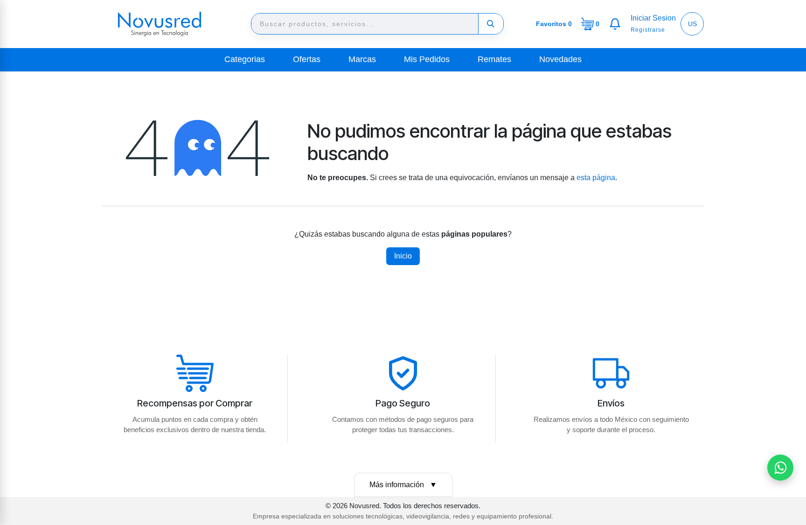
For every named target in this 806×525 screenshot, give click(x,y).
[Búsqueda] (490, 24)
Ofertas (306, 59)
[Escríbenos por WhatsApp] (780, 468)
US (692, 24)
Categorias (244, 59)
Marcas (362, 59)
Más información (403, 485)
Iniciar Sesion (653, 18)
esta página (596, 178)
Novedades (560, 59)
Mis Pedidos (427, 59)
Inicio (403, 256)
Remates (494, 59)
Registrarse (648, 30)
